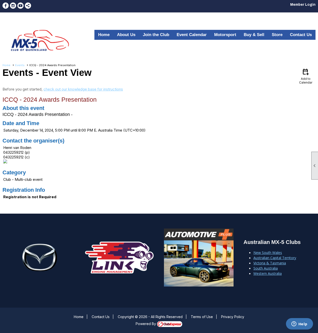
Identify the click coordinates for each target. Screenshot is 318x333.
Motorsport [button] (225, 34)
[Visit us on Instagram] (13, 5)
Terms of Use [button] (202, 317)
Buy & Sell (254, 34)
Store (277, 34)
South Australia (265, 268)
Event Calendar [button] (192, 34)
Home (104, 34)
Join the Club (156, 34)
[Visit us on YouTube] (20, 5)
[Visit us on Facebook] (5, 5)
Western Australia (267, 273)
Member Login (303, 4)
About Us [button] (126, 34)
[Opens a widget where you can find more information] (299, 324)
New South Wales (267, 252)
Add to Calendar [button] (305, 76)
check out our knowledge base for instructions (83, 89)
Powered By (146, 324)
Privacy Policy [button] (232, 317)
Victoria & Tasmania (269, 263)
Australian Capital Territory (274, 257)
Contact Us (301, 34)
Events (20, 65)
